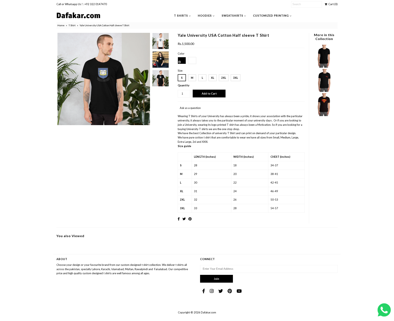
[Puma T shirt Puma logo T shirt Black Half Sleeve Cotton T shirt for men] (324, 91)
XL (212, 77)
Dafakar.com (208, 312)
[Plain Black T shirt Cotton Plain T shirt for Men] (324, 66)
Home (60, 25)
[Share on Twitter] (184, 219)
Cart (332, 4)
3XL (235, 77)
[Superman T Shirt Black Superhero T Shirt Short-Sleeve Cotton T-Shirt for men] (324, 115)
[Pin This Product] (190, 219)
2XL (223, 77)
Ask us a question (190, 108)
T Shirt (72, 25)
